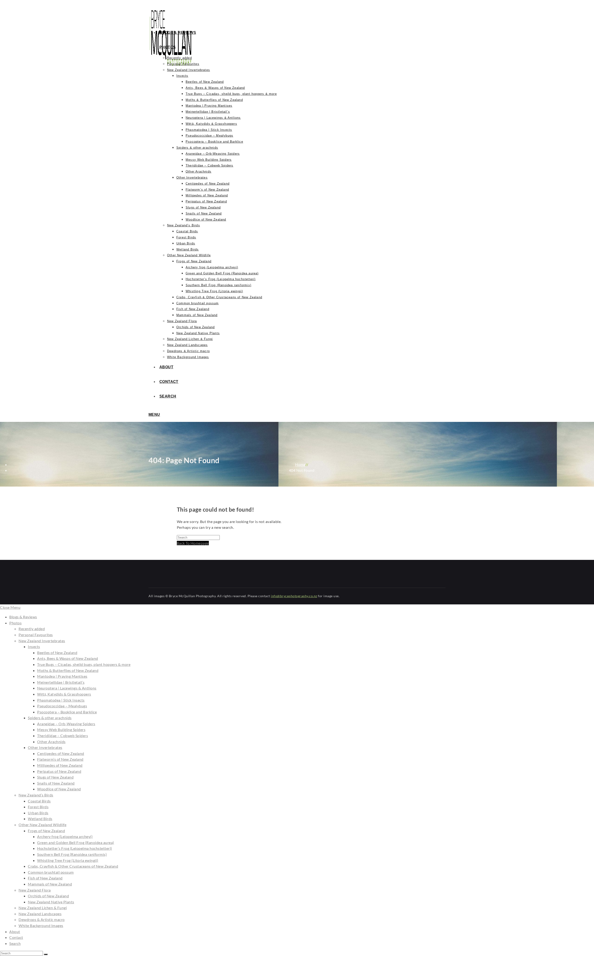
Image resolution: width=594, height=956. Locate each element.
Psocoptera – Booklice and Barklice (67, 712)
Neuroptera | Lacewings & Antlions (67, 688)
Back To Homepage (193, 543)
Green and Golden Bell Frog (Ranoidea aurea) (75, 842)
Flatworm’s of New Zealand (60, 759)
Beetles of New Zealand (57, 652)
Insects (34, 646)
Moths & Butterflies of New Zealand (67, 670)
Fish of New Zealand (45, 878)
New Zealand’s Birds (36, 795)
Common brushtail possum (51, 872)
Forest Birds (38, 807)
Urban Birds (38, 813)
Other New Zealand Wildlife (42, 824)
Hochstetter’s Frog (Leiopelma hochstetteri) (74, 848)
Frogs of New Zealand (46, 830)
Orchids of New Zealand (48, 896)
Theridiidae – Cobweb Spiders (62, 735)
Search (15, 943)
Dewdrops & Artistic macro (42, 919)
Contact (16, 937)
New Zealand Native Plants (51, 902)
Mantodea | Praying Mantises (62, 676)
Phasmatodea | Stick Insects (61, 700)
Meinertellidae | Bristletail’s (60, 682)
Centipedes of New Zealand (60, 753)
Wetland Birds (40, 818)
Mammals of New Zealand (50, 884)
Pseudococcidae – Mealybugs (62, 706)
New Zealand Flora (35, 890)
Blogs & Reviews (23, 617)
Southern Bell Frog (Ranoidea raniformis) (72, 854)
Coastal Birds (39, 801)
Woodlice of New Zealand (59, 789)
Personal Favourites (36, 634)
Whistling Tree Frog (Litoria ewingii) (67, 860)
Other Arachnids (51, 741)
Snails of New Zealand (56, 783)
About (14, 931)
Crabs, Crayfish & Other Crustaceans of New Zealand (73, 866)
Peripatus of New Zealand (59, 771)
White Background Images (41, 925)
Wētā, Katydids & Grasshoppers (64, 694)
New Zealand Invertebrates (42, 640)
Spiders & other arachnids (50, 717)
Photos (15, 623)
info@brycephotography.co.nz (294, 596)
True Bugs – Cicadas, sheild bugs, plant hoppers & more (83, 664)
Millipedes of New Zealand (60, 765)
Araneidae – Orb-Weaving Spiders (66, 724)
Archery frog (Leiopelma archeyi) (65, 836)
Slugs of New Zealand (55, 777)
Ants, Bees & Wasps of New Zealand (67, 658)
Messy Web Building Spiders (61, 729)
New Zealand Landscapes (40, 913)
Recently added (32, 628)
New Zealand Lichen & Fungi (43, 907)
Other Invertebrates (45, 747)
